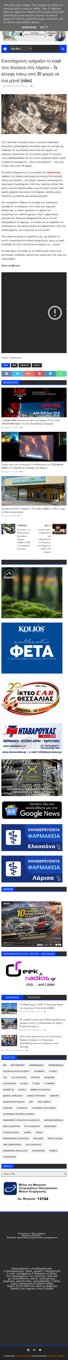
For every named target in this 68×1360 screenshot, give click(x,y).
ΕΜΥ (31, 1102)
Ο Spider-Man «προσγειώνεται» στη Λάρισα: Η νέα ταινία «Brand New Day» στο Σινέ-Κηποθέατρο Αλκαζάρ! (30, 422)
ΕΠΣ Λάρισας (44, 1102)
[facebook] (28, 1350)
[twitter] (34, 1350)
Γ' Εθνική (49, 1083)
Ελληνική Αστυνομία (44, 1108)
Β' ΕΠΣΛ (24, 1083)
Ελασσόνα (22, 1108)
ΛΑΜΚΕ (27, 1132)
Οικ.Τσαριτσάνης (12, 1145)
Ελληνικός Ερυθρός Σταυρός (19, 1114)
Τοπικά (53, 1151)
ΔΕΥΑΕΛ (22, 1090)
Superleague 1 (36, 1065)
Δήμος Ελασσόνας (40, 1090)
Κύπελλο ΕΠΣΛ (11, 1132)
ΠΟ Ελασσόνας (33, 1145)
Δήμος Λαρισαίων (12, 1096)
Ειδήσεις (24, 365)
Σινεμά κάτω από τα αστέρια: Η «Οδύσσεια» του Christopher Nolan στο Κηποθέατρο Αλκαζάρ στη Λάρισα (32, 466)
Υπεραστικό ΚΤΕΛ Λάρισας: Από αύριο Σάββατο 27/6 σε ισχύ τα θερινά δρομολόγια (33, 510)
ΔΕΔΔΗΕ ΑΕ (8, 1090)
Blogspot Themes (56, 1356)
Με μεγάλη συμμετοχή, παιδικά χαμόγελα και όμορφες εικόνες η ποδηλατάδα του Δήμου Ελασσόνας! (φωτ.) (42, 1023)
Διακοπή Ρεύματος (14, 1102)
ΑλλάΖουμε (9, 1083)
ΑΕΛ (5, 1077)
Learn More (28, 27)
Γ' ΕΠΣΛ (36, 1083)
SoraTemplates (22, 1356)
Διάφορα (54, 1096)
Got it (44, 27)
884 (14, 365)
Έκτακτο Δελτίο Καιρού (16, 1071)
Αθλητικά (49, 1077)
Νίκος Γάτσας (55, 1138)
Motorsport (18, 1065)
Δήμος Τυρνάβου (36, 1096)
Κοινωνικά (50, 1126)
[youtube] (39, 1350)
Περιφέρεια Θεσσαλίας (15, 1151)
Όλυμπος (39, 1071)
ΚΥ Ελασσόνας (32, 1126)
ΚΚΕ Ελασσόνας (11, 1126)
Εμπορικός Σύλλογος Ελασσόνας (21, 1120)
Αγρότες (35, 1077)
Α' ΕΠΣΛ (53, 1071)
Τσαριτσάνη (9, 1157)
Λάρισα (36, 365)
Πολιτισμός (38, 1151)
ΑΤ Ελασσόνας (19, 1077)
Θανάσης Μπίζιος (53, 1120)
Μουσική (38, 1138)
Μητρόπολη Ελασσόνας (16, 1138)
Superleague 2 (55, 1065)
